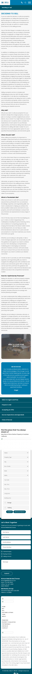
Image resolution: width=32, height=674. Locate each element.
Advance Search (20, 512)
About (4, 616)
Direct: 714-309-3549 (7, 582)
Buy (3, 608)
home (3, 606)
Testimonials (6, 624)
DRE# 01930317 (5, 586)
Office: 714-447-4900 (7, 584)
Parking (9, 507)
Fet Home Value (16, 350)
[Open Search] (25, 2)
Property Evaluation (9, 622)
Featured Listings (7, 612)
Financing (5, 620)
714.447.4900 (22, 2)
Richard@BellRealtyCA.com (8, 580)
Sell (3, 610)
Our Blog (5, 626)
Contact (5, 628)
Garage (9, 502)
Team (3, 614)
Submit (9, 512)
